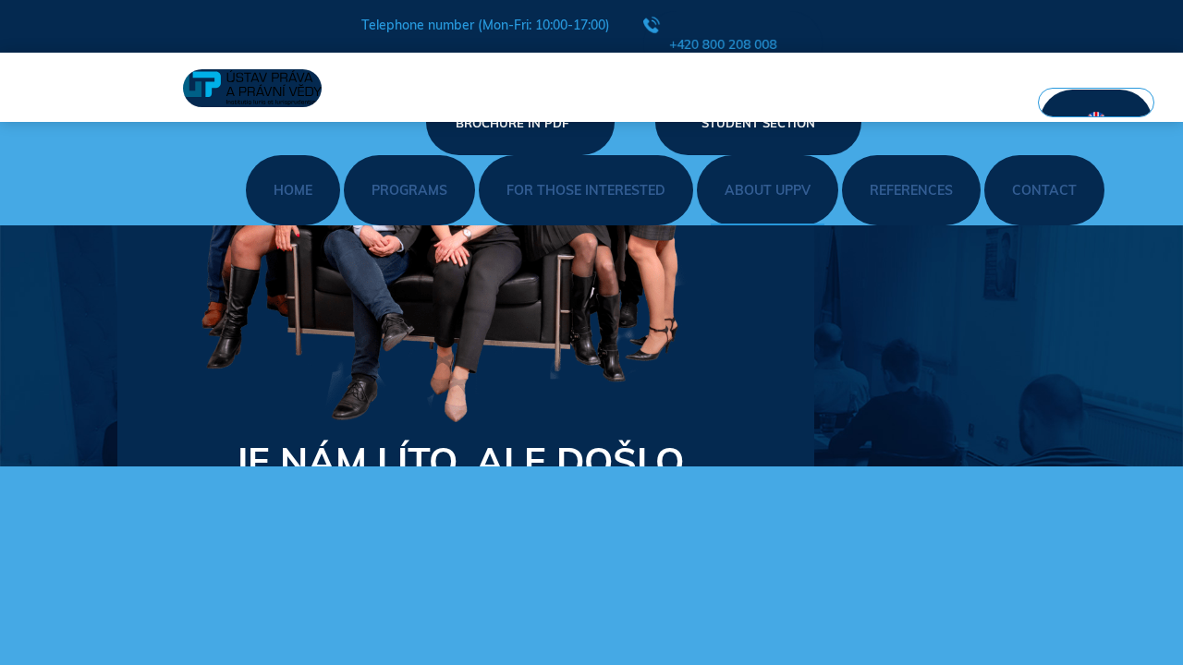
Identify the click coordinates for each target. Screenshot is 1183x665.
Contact (1044, 190)
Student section (758, 122)
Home (293, 190)
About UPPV (768, 190)
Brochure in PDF (512, 122)
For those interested (585, 190)
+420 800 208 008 (722, 44)
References (911, 190)
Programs (409, 190)
